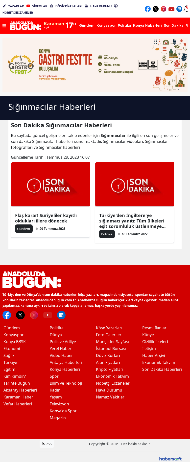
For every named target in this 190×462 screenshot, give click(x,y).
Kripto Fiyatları (109, 369)
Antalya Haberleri (66, 362)
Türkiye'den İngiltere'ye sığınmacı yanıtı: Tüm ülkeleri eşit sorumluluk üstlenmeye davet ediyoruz (131, 221)
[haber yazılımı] (170, 458)
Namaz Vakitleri (110, 397)
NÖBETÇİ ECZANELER (17, 12)
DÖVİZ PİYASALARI (68, 6)
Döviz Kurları (108, 355)
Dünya (56, 334)
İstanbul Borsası (111, 348)
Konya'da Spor (63, 411)
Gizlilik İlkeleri (155, 341)
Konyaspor (13, 334)
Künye (148, 334)
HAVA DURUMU (101, 6)
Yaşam (56, 397)
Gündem (11, 327)
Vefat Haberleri (17, 404)
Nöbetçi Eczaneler (113, 383)
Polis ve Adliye (63, 341)
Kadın (55, 390)
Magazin (58, 417)
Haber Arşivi (153, 355)
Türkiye (10, 362)
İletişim (149, 348)
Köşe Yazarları (109, 327)
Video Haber (61, 355)
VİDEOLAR (39, 6)
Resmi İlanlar (154, 327)
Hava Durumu (109, 390)
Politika (57, 327)
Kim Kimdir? (14, 376)
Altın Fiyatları (108, 362)
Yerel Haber (60, 348)
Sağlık (9, 355)
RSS (48, 443)
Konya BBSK (14, 341)
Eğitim (9, 369)
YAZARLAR (16, 6)
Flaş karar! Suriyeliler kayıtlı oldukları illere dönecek (46, 218)
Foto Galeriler (108, 334)
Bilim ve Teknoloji (66, 383)
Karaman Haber (18, 397)
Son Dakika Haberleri (162, 369)
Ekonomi (11, 348)
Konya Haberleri (65, 369)
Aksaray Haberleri (20, 390)
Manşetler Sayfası (112, 341)
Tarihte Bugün (16, 383)
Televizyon (59, 404)
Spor (54, 376)
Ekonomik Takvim (112, 376)
